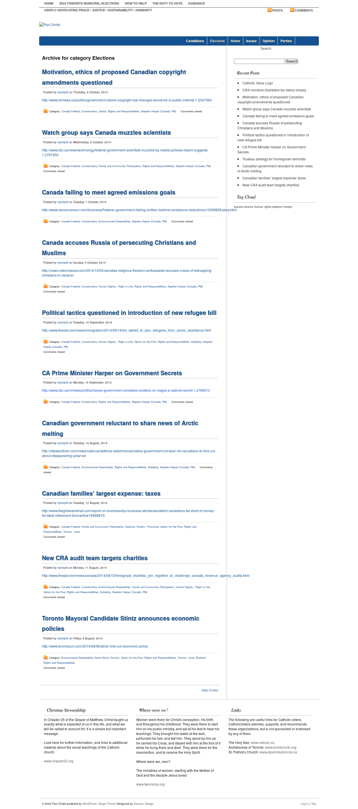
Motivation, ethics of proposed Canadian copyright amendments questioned (270, 99)
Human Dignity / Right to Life (115, 286)
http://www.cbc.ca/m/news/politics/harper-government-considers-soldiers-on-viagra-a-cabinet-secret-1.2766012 (126, 390)
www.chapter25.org (58, 760)
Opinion (269, 40)
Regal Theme (107, 804)
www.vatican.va (262, 742)
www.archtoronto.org (280, 747)
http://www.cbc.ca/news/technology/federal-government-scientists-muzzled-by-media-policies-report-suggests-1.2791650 (125, 152)
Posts (277, 10)
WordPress (90, 804)
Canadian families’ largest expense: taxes (101, 493)
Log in (305, 804)
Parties (286, 40)
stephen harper (282, 206)
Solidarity (196, 342)
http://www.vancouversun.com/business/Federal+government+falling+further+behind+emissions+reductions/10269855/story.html (139, 209)
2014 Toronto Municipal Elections (89, 3)
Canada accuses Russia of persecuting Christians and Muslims (269, 125)
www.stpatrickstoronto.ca (278, 751)
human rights (262, 206)
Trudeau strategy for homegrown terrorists (274, 158)
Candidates (195, 40)
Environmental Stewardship (114, 221)
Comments (304, 10)
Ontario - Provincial (147, 527)
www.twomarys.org (150, 784)
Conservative (89, 111)
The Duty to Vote (167, 3)
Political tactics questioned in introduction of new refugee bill (129, 312)
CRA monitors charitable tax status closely (274, 89)
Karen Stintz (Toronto (107, 658)
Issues (251, 40)
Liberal (102, 111)
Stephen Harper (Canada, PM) (158, 111)
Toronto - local (71, 532)
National (130, 527)
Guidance (196, 3)
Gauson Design (144, 804)
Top (313, 804)
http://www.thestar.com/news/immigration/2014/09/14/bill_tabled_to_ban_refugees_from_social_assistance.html (126, 330)
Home (48, 3)
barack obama (243, 206)
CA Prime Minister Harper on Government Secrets (112, 372)
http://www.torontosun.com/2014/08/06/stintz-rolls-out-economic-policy (95, 646)
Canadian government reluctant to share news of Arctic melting (275, 168)
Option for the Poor (145, 342)
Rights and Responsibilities (123, 111)
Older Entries (209, 690)
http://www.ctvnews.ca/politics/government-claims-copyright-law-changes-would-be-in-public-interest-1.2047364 (127, 99)
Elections (217, 40)
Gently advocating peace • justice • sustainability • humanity (98, 10)
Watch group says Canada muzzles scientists (106, 132)
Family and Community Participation (119, 166)
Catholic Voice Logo (257, 82)
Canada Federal (70, 111)
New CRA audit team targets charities (95, 557)
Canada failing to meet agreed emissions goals (108, 192)
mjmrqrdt (62, 92)
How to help (136, 3)
